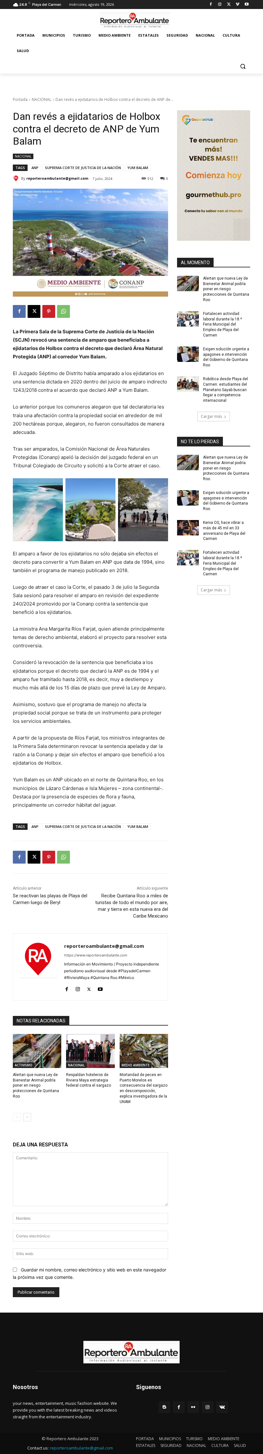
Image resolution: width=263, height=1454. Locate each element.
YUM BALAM (137, 167)
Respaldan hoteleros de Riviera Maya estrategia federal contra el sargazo (88, 1080)
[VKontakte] (222, 1407)
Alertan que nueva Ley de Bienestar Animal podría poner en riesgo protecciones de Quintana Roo (36, 1086)
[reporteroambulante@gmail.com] (17, 178)
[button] (242, 66)
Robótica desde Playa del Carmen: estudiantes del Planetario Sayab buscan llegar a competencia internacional (225, 390)
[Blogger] (164, 1407)
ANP (34, 167)
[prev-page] (17, 1117)
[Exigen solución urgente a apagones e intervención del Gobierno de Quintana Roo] (188, 354)
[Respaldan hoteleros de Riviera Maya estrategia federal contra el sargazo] (90, 1051)
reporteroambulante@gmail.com (57, 178)
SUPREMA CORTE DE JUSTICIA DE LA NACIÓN (83, 167)
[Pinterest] (48, 311)
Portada (20, 99)
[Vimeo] (237, 4)
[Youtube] (246, 4)
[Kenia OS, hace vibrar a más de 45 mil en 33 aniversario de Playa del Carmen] (188, 527)
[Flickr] (193, 1407)
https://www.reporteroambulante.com (95, 955)
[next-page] (27, 1117)
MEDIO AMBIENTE (135, 1065)
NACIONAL (41, 99)
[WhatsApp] (63, 311)
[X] (229, 4)
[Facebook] (211, 4)
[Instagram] (220, 4)
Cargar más (211, 416)
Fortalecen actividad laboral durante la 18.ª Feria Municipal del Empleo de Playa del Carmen (222, 324)
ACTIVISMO (23, 1065)
